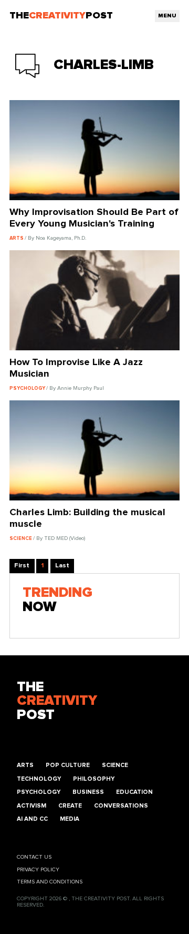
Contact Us (34, 857)
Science (115, 765)
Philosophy (93, 779)
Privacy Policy (38, 869)
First (21, 565)
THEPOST (57, 701)
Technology (39, 779)
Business (88, 792)
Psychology (38, 792)
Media (69, 819)
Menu (167, 15)
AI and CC (32, 819)
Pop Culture (68, 765)
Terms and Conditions (49, 881)
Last (62, 565)
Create (70, 806)
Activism (31, 806)
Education (134, 792)
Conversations (121, 806)
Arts (25, 765)
